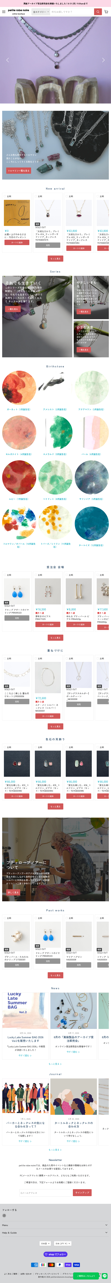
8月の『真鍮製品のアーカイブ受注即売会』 (74, 1038)
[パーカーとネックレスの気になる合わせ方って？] (25, 1097)
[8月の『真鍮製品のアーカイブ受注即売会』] (73, 1011)
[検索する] (98, 11)
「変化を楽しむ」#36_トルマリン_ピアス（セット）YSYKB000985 (78, 788)
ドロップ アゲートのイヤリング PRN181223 (16, 611)
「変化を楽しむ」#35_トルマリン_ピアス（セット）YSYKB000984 (47, 788)
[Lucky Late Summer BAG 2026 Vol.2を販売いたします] (25, 1011)
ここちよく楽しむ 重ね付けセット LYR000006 (16, 695)
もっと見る (55, 258)
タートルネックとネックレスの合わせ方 (73, 1124)
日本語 (44, 1243)
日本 (61, 1243)
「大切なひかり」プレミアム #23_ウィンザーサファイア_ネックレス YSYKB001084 (78, 238)
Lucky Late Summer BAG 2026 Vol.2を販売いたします (26, 1038)
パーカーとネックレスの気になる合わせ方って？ (25, 1124)
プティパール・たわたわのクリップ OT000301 (16, 958)
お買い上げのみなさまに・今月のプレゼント (15, 236)
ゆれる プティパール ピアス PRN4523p (77, 618)
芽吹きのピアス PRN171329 (43, 618)
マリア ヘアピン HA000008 (74, 958)
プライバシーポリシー (71, 1273)
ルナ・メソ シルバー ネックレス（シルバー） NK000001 (46, 707)
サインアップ (82, 1192)
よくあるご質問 (10, 1273)
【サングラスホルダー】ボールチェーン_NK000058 (78, 696)
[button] (8, 60)
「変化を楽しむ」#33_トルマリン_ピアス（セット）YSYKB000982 (16, 788)
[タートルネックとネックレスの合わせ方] (73, 1097)
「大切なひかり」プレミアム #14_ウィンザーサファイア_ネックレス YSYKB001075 (47, 235)
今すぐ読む (24, 1055)
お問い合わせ (26, 1273)
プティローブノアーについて (47, 1273)
